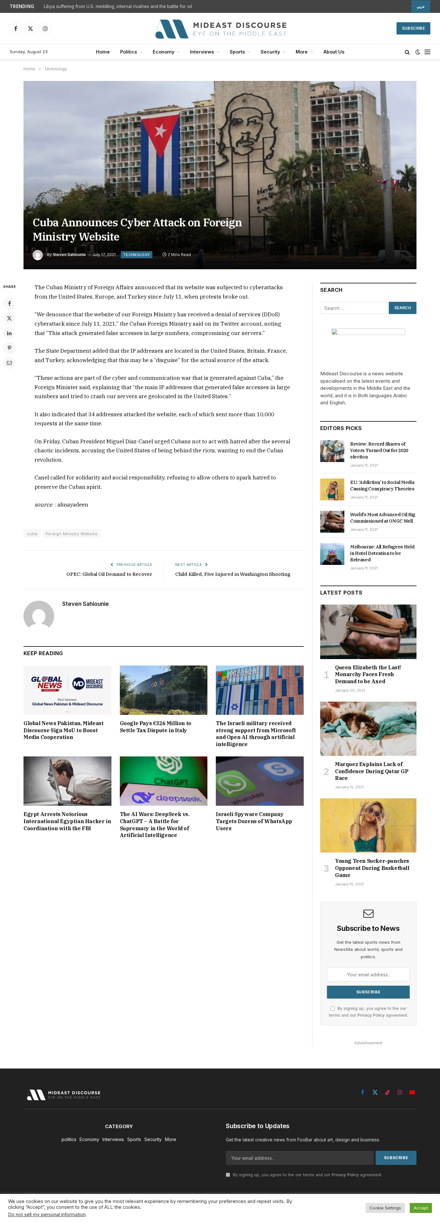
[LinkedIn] (9, 333)
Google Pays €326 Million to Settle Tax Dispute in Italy (155, 727)
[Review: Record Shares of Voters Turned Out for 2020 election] (332, 451)
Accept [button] (421, 1207)
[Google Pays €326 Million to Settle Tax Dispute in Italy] (164, 690)
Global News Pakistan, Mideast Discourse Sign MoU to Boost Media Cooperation (63, 730)
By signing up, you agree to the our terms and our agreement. (307, 1174)
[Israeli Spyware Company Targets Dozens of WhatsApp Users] (260, 781)
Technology (136, 254)
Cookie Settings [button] (385, 1207)
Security (270, 51)
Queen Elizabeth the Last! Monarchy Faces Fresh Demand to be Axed (368, 674)
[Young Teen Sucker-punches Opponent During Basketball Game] (368, 825)
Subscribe (413, 28)
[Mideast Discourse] (220, 28)
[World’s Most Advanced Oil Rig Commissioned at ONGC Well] (332, 522)
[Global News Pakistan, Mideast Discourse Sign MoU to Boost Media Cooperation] (67, 690)
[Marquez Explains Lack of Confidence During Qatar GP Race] (368, 729)
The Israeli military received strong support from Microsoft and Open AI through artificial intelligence (256, 733)
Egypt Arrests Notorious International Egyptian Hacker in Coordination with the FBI (67, 821)
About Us (333, 51)
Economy (163, 51)
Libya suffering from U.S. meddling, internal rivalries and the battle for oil (118, 6)
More (302, 51)
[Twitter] (9, 318)
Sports (237, 51)
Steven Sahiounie (69, 254)
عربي (421, 6)
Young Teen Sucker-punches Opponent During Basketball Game (372, 868)
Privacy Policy (371, 1015)
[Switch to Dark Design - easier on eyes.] (418, 51)
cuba (32, 533)
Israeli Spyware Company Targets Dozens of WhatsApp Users (254, 821)
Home (103, 51)
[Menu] (427, 52)
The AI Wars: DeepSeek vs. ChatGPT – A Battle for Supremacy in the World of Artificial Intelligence (154, 824)
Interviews (202, 51)
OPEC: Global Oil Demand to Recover (109, 574)
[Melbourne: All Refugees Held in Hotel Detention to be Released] (332, 554)
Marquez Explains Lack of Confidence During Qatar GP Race (371, 771)
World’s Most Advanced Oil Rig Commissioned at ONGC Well (382, 518)
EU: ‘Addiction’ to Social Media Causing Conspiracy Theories (382, 485)
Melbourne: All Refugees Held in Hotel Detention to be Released (382, 553)
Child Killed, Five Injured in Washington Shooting (232, 574)
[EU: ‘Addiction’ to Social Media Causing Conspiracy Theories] (332, 489)
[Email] (9, 363)
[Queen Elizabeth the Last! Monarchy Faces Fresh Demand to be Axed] (368, 632)
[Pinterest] (9, 348)
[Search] (407, 52)
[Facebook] (9, 303)
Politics (128, 51)
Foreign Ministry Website (72, 533)
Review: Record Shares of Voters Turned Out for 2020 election (379, 450)
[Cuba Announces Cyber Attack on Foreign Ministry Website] (220, 175)
